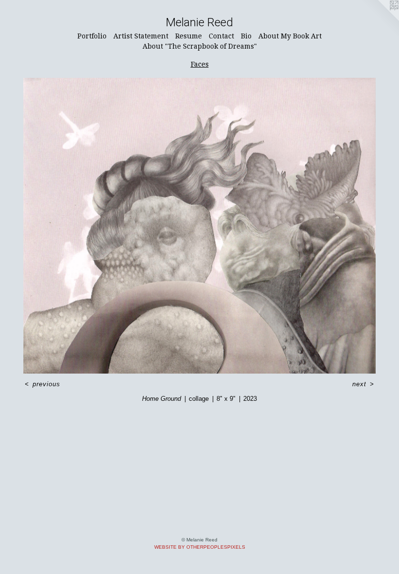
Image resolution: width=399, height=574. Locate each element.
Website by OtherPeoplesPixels (199, 547)
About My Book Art (290, 36)
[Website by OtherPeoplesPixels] (379, 19)
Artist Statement (140, 36)
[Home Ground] (199, 225)
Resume (188, 36)
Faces (200, 64)
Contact (221, 36)
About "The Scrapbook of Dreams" (200, 46)
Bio (246, 36)
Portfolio (92, 36)
